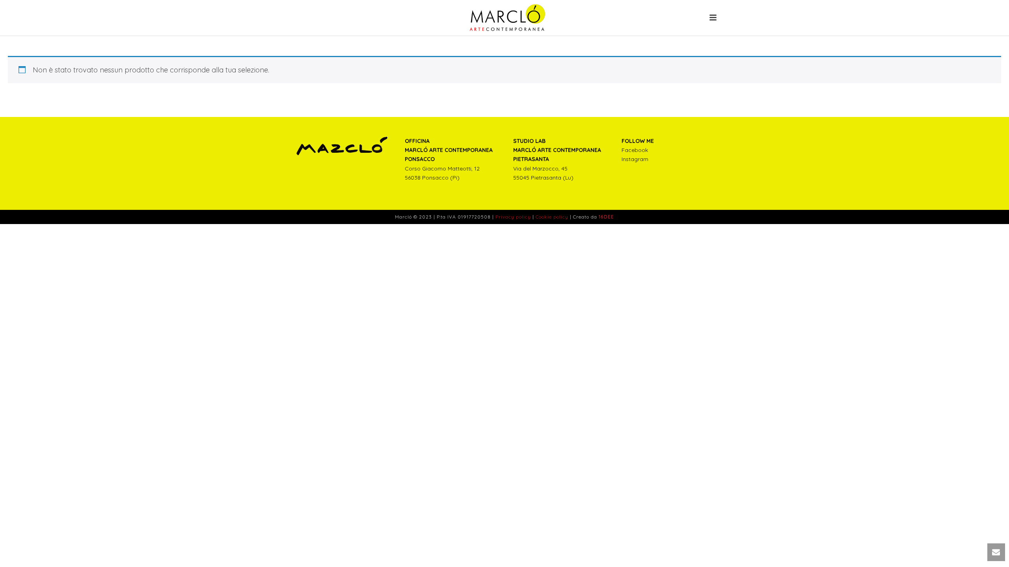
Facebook (635, 150)
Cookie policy (552, 217)
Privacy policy (513, 217)
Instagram (635, 159)
